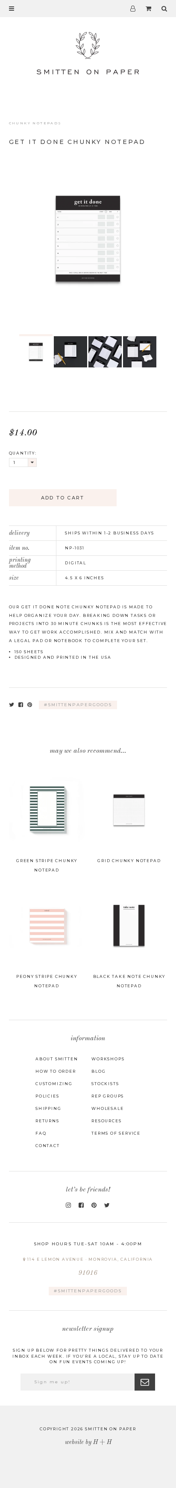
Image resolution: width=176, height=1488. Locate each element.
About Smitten (56, 1059)
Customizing (54, 1084)
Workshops (107, 1059)
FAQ (40, 1133)
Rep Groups (107, 1096)
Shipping (48, 1108)
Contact (47, 1146)
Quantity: (23, 453)
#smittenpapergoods (78, 704)
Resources (106, 1121)
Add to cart (62, 498)
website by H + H (88, 1442)
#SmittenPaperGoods (88, 1291)
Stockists (105, 1084)
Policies (47, 1096)
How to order (55, 1071)
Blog (98, 1071)
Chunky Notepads (35, 123)
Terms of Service (116, 1133)
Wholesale (107, 1108)
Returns (47, 1121)
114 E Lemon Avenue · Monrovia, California (89, 1267)
